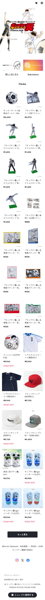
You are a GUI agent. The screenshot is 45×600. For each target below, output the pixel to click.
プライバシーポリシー (12, 575)
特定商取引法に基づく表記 (13, 580)
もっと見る (23, 534)
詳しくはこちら (11, 74)
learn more (33, 74)
